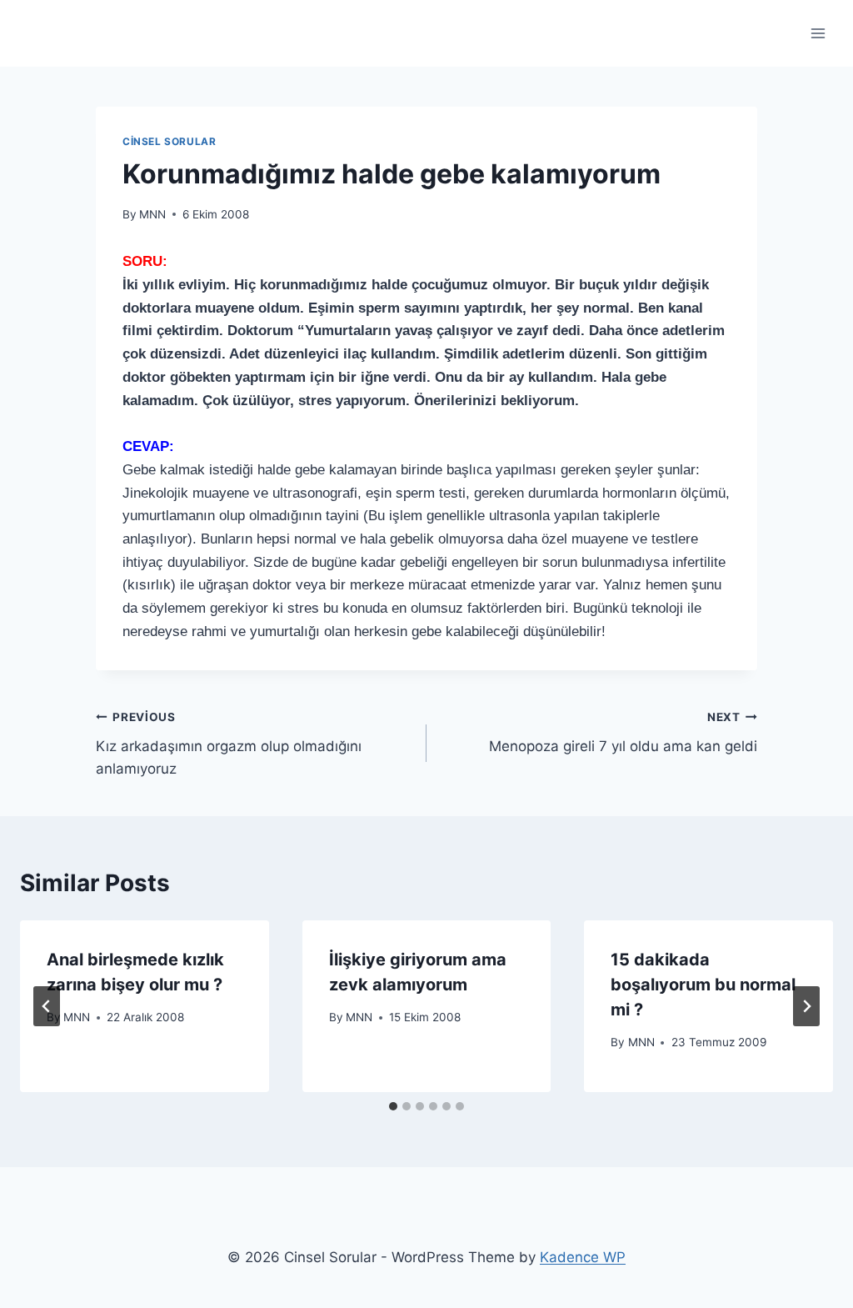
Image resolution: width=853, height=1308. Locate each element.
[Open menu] (817, 33)
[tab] (393, 1106)
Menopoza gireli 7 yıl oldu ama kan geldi (623, 732)
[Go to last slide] (46, 1006)
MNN (152, 214)
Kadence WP (583, 1257)
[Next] (806, 1006)
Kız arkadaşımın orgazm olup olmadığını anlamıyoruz (229, 743)
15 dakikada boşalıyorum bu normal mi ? (703, 985)
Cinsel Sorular (169, 141)
